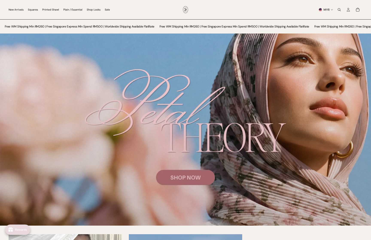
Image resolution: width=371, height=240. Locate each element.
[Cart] (357, 9)
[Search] (339, 9)
